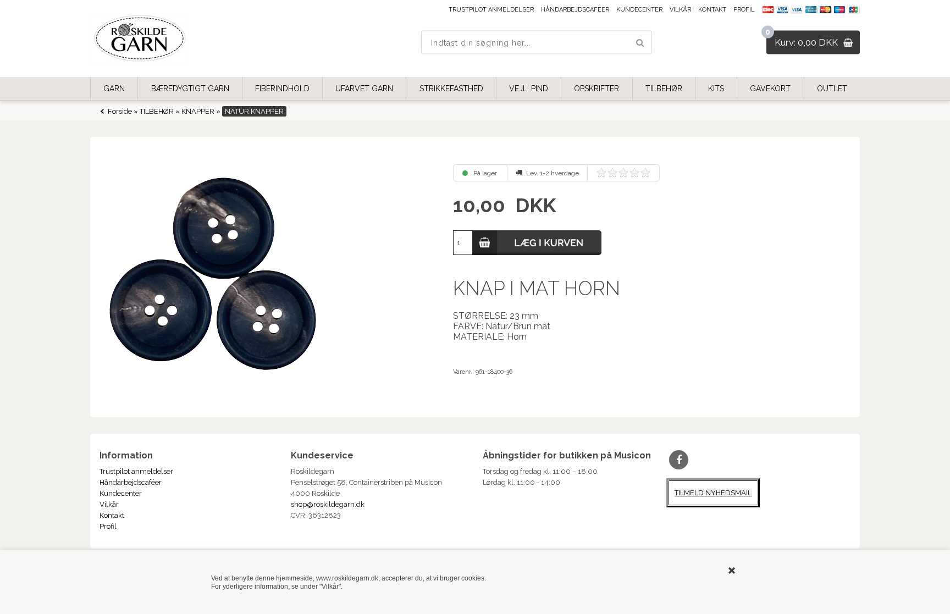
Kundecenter (639, 9)
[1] (601, 172)
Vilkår (680, 9)
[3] (623, 172)
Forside (120, 111)
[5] (645, 172)
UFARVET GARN (364, 88)
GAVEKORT (770, 88)
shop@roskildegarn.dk (327, 504)
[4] (634, 172)
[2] (612, 172)
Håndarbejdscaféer (575, 9)
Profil (744, 9)
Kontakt (712, 9)
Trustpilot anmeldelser (491, 9)
